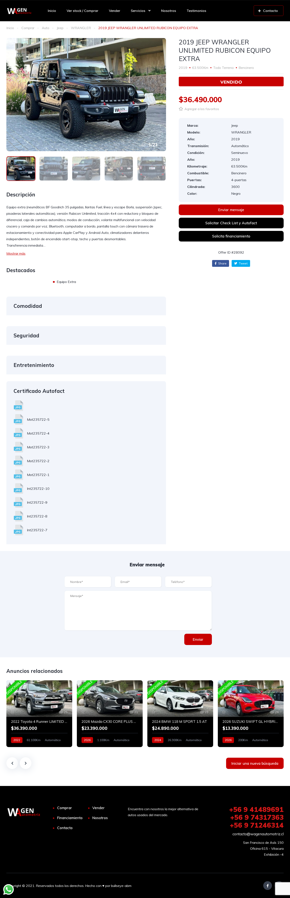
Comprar (27, 28)
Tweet (243, 263)
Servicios (138, 11)
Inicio (52, 11)
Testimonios (196, 11)
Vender (114, 11)
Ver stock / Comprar (82, 11)
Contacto (65, 828)
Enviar (198, 639)
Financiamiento (70, 818)
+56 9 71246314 (257, 825)
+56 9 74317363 (257, 817)
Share (222, 263)
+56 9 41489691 (256, 809)
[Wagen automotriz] (19, 11)
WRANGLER (81, 28)
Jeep (60, 28)
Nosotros (168, 11)
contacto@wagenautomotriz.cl (258, 834)
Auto (45, 28)
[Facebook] (267, 885)
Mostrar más (15, 253)
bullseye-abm (121, 886)
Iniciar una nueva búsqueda (254, 763)
